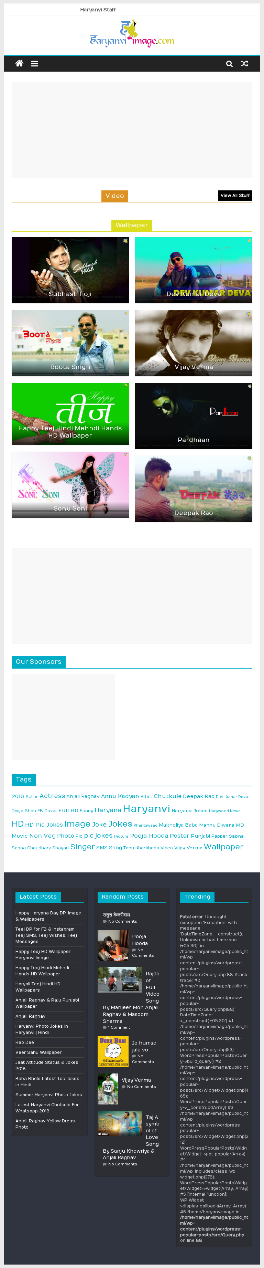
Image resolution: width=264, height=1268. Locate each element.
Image (77, 824)
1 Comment (119, 1027)
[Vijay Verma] (193, 313)
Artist (146, 796)
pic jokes (98, 835)
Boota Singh (70, 367)
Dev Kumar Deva (193, 294)
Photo (65, 836)
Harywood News (225, 811)
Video (167, 848)
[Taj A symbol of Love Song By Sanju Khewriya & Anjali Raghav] (122, 1113)
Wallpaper (224, 846)
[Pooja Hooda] (115, 932)
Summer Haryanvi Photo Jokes (48, 1094)
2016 (18, 796)
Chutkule (168, 796)
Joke (99, 824)
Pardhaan (194, 440)
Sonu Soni (70, 508)
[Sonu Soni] (70, 454)
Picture (121, 836)
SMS (102, 848)
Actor (31, 796)
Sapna (236, 836)
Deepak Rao (193, 513)
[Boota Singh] (70, 313)
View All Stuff (235, 195)
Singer (82, 847)
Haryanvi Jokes (190, 811)
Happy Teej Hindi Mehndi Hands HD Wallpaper (70, 432)
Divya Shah (24, 810)
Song (115, 848)
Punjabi (200, 836)
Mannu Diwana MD (221, 825)
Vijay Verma (194, 367)
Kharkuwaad (145, 825)
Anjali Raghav (83, 796)
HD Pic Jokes (44, 824)
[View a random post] (244, 63)
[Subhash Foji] (70, 240)
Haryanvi (146, 809)
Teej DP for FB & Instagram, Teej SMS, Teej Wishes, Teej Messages (46, 935)
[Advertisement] (132, 130)
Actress (52, 796)
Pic (79, 836)
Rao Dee (24, 1042)
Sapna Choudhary (31, 848)
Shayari (60, 848)
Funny (86, 810)
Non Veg (42, 835)
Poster (179, 835)
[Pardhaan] (193, 386)
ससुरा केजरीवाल (116, 915)
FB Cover (47, 810)
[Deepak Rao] (193, 459)
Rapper (219, 836)
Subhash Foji (70, 294)
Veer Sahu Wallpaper (38, 1052)
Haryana (108, 810)
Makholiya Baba (178, 825)
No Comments (122, 921)
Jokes (120, 824)
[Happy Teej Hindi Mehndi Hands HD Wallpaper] (70, 386)
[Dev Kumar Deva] (193, 240)
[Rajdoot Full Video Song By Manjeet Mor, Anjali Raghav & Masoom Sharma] (122, 969)
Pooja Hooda (149, 835)
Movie (20, 836)
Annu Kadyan (120, 796)
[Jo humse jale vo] (115, 1039)
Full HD (68, 811)
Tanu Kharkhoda (141, 848)
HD (18, 824)
